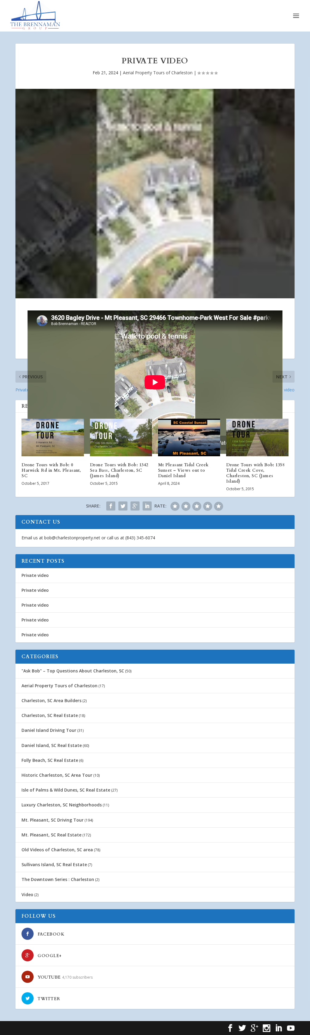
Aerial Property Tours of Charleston (158, 72)
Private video (35, 575)
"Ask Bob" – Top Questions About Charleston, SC (72, 671)
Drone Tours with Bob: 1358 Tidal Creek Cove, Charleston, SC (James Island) (255, 473)
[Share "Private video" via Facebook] (111, 506)
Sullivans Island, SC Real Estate (54, 864)
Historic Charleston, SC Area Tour (56, 775)
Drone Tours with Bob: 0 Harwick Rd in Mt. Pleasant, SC (51, 470)
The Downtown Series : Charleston (57, 879)
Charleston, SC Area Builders (51, 700)
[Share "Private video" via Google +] (135, 506)
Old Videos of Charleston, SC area (57, 849)
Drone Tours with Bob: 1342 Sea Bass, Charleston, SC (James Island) (119, 470)
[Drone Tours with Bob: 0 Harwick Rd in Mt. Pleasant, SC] (52, 437)
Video (27, 894)
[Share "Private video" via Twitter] (123, 506)
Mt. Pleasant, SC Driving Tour (52, 820)
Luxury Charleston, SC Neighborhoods (61, 805)
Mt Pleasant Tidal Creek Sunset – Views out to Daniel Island (183, 470)
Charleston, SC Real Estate (49, 715)
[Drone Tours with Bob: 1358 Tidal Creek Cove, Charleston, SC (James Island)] (257, 437)
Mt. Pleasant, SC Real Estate (51, 835)
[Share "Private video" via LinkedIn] (147, 506)
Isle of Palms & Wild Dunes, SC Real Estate (65, 790)
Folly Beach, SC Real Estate (49, 760)
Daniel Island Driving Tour (48, 730)
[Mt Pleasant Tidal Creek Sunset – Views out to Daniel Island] (189, 437)
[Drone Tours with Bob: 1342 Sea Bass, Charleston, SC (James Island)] (121, 437)
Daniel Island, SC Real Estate (51, 745)
